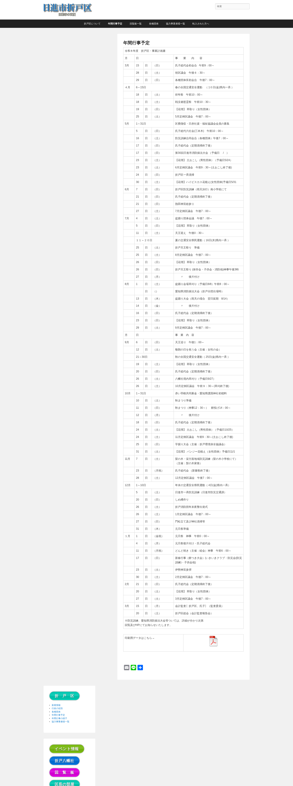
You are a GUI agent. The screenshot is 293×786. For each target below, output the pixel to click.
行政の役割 (57, 708)
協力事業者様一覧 (175, 23)
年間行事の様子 (59, 718)
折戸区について (92, 23)
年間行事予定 (115, 23)
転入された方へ (200, 23)
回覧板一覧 (136, 23)
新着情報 (56, 705)
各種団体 (154, 23)
